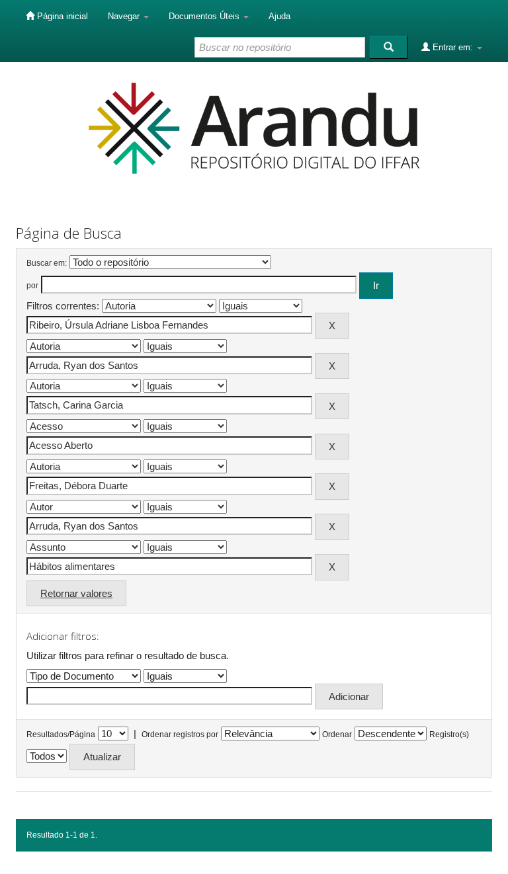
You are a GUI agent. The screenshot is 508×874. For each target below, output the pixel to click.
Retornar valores (76, 593)
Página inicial (61, 16)
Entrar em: (453, 47)
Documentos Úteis (205, 16)
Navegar (125, 16)
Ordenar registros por (180, 734)
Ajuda (279, 16)
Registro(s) (449, 734)
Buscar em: (46, 263)
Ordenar (337, 734)
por (32, 285)
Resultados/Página (60, 734)
